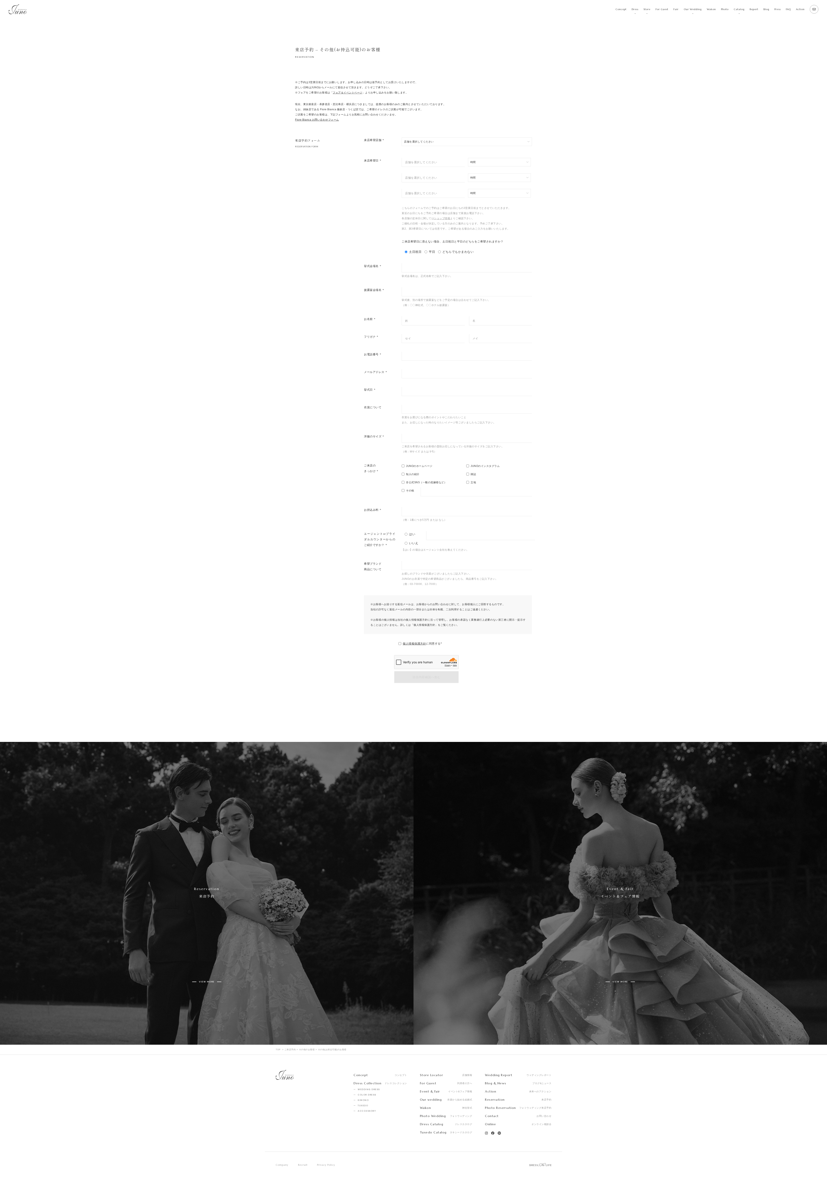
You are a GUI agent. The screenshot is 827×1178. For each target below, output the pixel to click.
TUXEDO (363, 1105)
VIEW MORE (207, 981)
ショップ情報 (442, 218)
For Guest (662, 9)
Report (754, 9)
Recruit (303, 1164)
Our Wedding (693, 9)
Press (777, 9)
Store (647, 9)
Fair (676, 9)
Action (800, 9)
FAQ (788, 9)
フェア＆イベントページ (347, 92)
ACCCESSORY (367, 1111)
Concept (621, 9)
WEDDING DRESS (369, 1089)
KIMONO (363, 1100)
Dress (635, 9)
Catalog (739, 9)
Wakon (711, 9)
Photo (725, 9)
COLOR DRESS (367, 1094)
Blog (766, 9)
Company (282, 1164)
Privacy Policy (326, 1164)
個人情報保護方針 (414, 643)
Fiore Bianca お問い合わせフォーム (317, 119)
